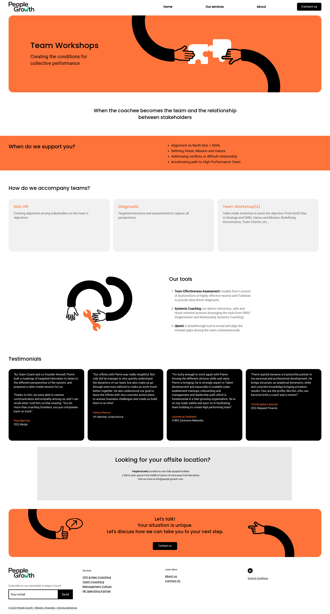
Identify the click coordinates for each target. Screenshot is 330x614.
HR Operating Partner (96, 591)
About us (171, 576)
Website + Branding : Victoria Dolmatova (55, 607)
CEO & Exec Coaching (96, 577)
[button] (214, 7)
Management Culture (97, 586)
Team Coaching (93, 582)
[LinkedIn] (250, 570)
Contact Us (172, 581)
